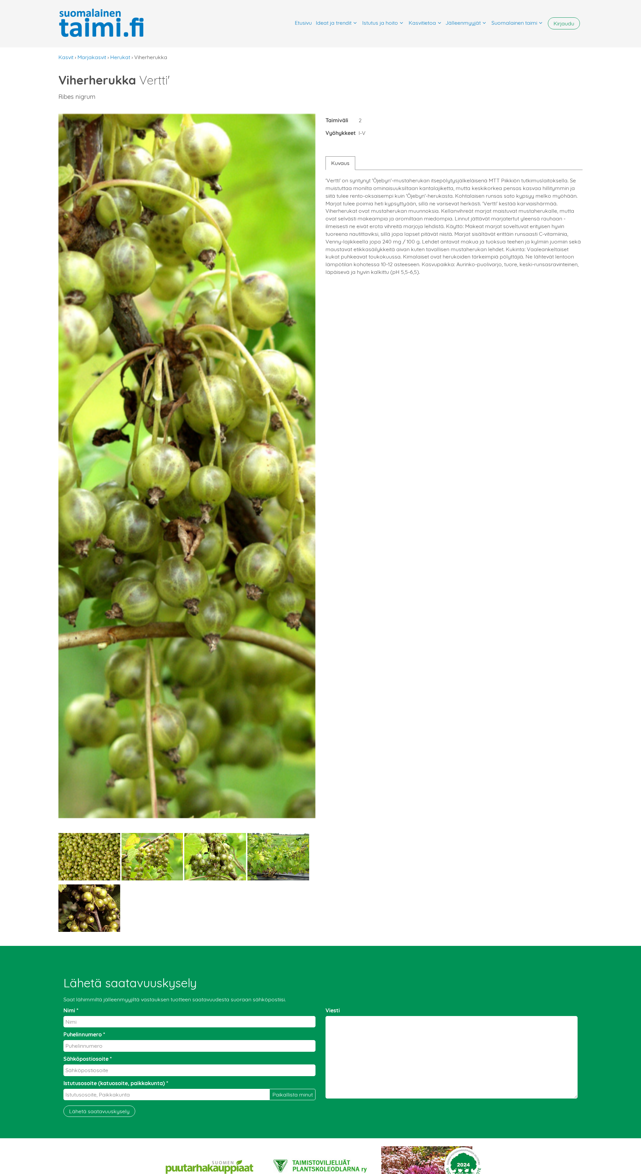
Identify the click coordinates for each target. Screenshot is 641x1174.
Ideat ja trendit (334, 22)
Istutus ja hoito (380, 22)
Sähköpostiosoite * (87, 1058)
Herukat (120, 57)
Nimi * (70, 1010)
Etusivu (303, 22)
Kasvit (65, 57)
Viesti (333, 1010)
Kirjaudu (564, 23)
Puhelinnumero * (84, 1034)
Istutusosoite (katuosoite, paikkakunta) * (115, 1083)
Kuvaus (340, 163)
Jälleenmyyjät (463, 22)
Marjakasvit (91, 57)
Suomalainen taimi (514, 22)
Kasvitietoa (422, 22)
